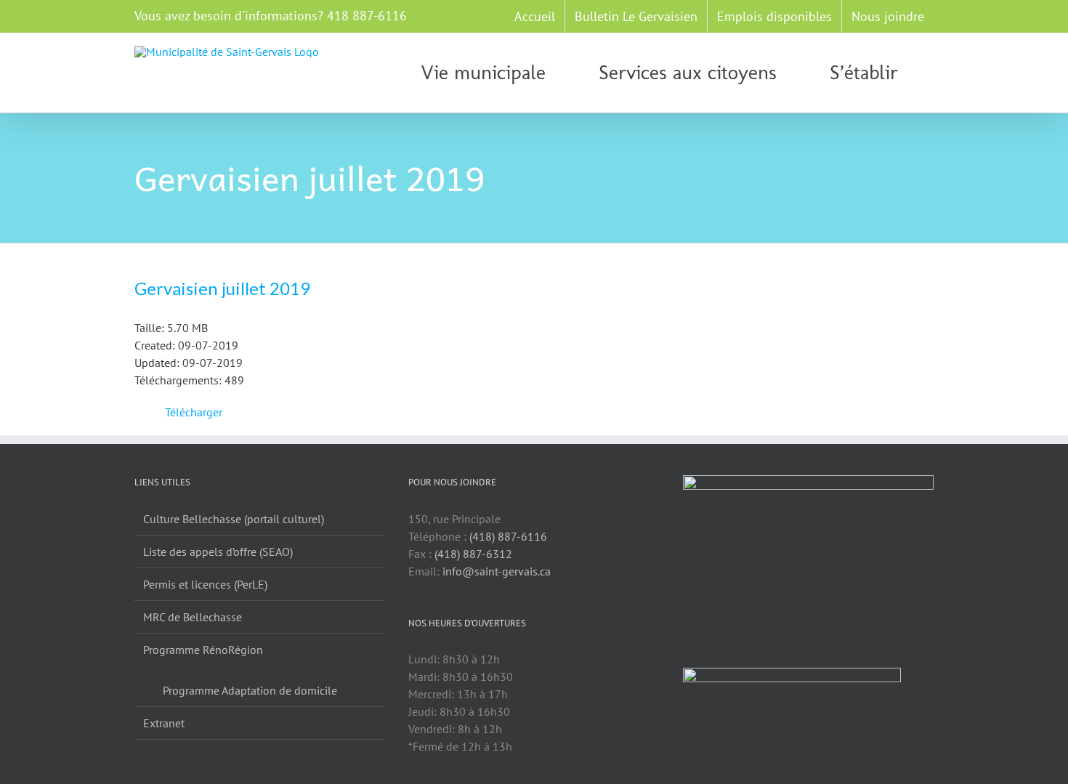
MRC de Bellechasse (192, 617)
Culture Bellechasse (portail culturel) (233, 519)
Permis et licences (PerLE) (205, 584)
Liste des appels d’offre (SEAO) (218, 551)
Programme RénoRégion (203, 649)
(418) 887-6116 (508, 536)
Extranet (164, 723)
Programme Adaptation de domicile (250, 690)
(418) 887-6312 (473, 553)
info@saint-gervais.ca (496, 571)
